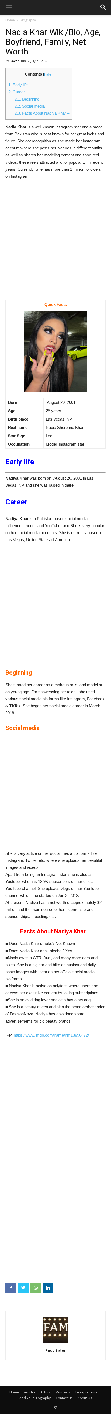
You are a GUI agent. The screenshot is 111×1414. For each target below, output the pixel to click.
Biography (28, 20)
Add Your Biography (35, 1398)
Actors (45, 1392)
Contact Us (64, 1398)
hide (47, 74)
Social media (30, 106)
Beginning (27, 99)
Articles (29, 1392)
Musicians (63, 1392)
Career (16, 92)
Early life (18, 85)
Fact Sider (18, 61)
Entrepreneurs (86, 1392)
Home (10, 20)
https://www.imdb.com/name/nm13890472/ (51, 1035)
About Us (85, 1398)
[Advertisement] (55, 242)
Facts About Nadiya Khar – (42, 113)
